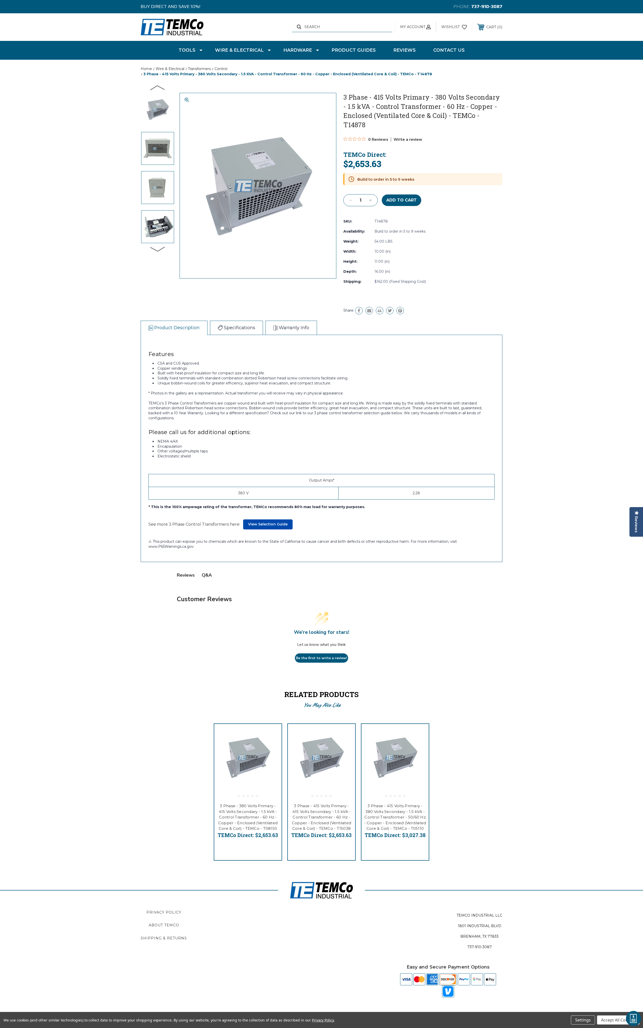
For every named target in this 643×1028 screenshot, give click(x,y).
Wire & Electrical (239, 50)
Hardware (297, 50)
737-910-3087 (486, 6)
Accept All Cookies (618, 1020)
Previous (157, 87)
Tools (187, 50)
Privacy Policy (163, 912)
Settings (583, 1020)
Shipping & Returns (164, 938)
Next (157, 249)
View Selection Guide (268, 524)
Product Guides (354, 50)
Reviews (404, 50)
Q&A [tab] (207, 575)
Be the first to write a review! (321, 658)
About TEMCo (164, 925)
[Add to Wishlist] (271, 747)
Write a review (408, 139)
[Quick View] (271, 734)
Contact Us (449, 50)
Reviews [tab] (186, 575)
